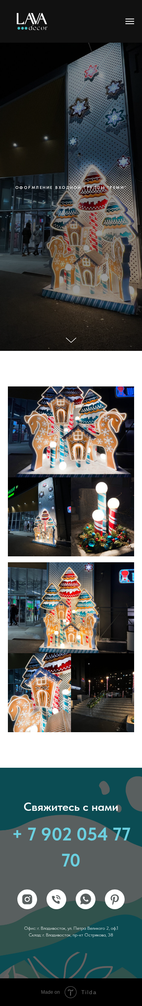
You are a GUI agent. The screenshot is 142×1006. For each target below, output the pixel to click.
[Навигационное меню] (129, 21)
